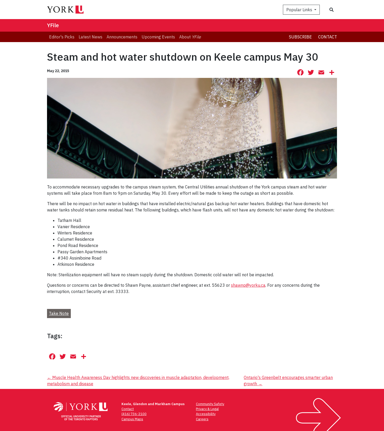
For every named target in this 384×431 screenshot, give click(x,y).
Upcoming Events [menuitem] (158, 36)
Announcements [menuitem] (122, 36)
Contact (327, 36)
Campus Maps (132, 419)
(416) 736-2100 (134, 414)
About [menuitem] (190, 36)
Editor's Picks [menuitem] (61, 36)
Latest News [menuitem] (90, 36)
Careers (202, 419)
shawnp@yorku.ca (248, 285)
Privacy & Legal (207, 409)
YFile (53, 25)
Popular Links (299, 9)
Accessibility (206, 414)
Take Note (59, 313)
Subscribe (300, 36)
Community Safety (210, 404)
